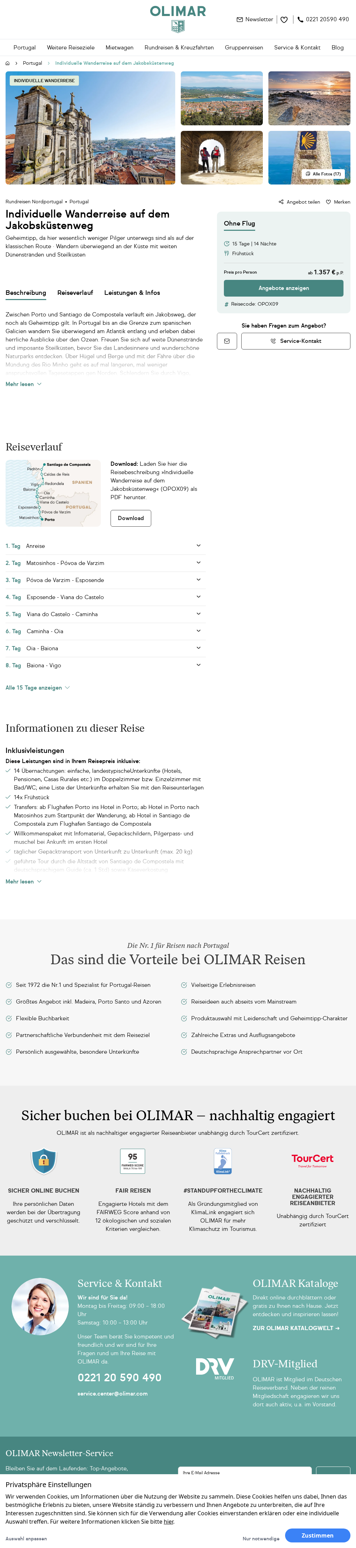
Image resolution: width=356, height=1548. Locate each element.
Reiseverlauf (75, 293)
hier (168, 1521)
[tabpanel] (283, 264)
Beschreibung (26, 293)
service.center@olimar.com (113, 1393)
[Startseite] (8, 64)
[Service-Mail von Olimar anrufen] (227, 341)
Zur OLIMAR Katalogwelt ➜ (296, 1328)
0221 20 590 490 (120, 1378)
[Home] (178, 19)
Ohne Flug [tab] (239, 223)
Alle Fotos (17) (327, 174)
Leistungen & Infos (132, 293)
